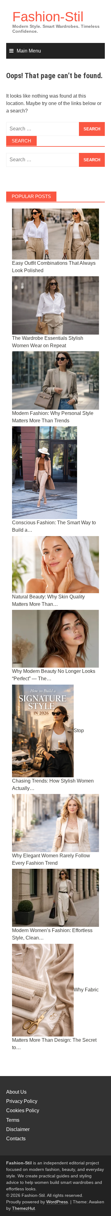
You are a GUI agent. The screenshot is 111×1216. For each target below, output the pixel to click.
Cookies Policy (22, 1110)
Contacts (16, 1138)
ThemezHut (23, 1208)
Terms (12, 1120)
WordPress (57, 1201)
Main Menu (29, 50)
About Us (16, 1092)
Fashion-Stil (48, 16)
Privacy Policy (21, 1101)
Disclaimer (18, 1129)
